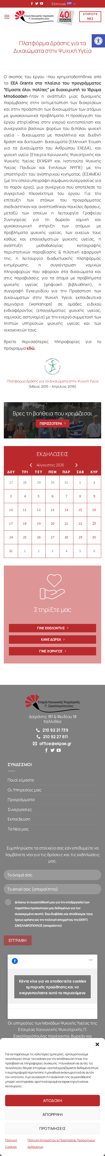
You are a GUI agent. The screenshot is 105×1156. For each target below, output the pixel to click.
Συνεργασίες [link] (20, 809)
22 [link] (80, 523)
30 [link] (52, 482)
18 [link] (25, 523)
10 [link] (11, 509)
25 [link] (25, 537)
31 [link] (66, 482)
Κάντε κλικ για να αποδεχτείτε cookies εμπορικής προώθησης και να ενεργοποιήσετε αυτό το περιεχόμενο (52, 987)
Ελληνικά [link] (59, 4)
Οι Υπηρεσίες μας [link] (25, 790)
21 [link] (66, 523)
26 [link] (39, 537)
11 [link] (25, 509)
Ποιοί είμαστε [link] (21, 780)
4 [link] (25, 496)
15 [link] (80, 509)
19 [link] (39, 523)
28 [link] (25, 482)
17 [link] (11, 523)
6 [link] (52, 496)
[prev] (29, 465)
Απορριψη (53, 1114)
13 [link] (52, 509)
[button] (97, 1044)
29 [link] (39, 482)
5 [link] (39, 496)
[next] (75, 465)
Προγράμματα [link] (21, 799)
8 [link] (80, 496)
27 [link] (11, 482)
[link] (98, 40)
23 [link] (94, 523)
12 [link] (39, 509)
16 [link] (94, 509)
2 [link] (94, 482)
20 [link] (52, 523)
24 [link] (11, 537)
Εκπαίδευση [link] (19, 819)
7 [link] (66, 496)
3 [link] (11, 496)
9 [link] (94, 496)
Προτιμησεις (52, 1128)
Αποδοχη (52, 1100)
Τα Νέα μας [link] (18, 829)
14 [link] (66, 509)
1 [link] (80, 482)
